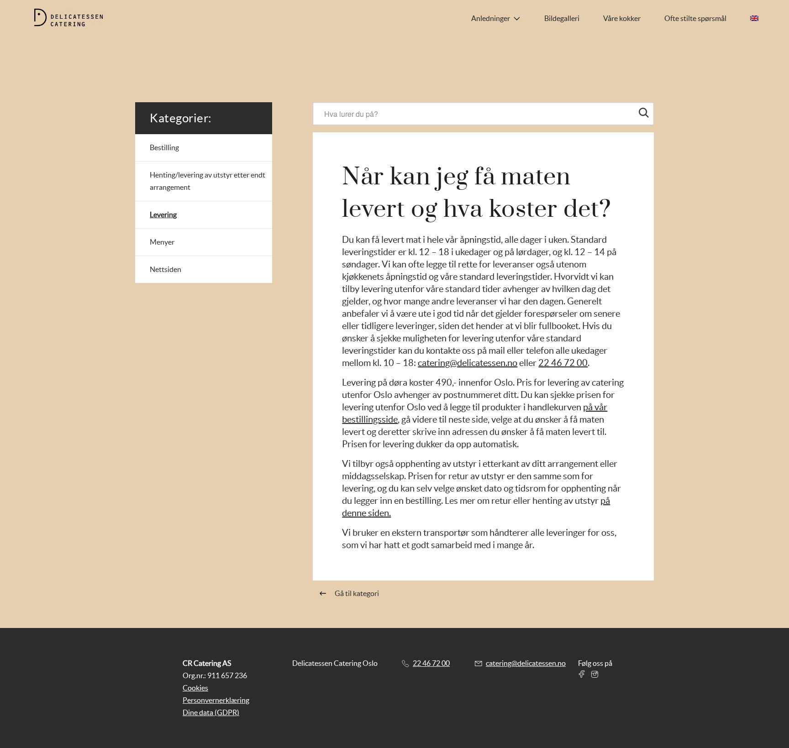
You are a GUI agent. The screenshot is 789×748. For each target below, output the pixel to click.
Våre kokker (622, 18)
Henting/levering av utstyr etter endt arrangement (207, 181)
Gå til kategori (357, 593)
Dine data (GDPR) (211, 712)
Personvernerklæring (216, 700)
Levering (163, 214)
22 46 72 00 (563, 363)
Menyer (162, 242)
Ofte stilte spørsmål (695, 18)
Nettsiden (165, 269)
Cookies (195, 688)
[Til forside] (76, 18)
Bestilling (164, 147)
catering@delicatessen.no (467, 363)
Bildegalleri (561, 18)
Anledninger (490, 18)
